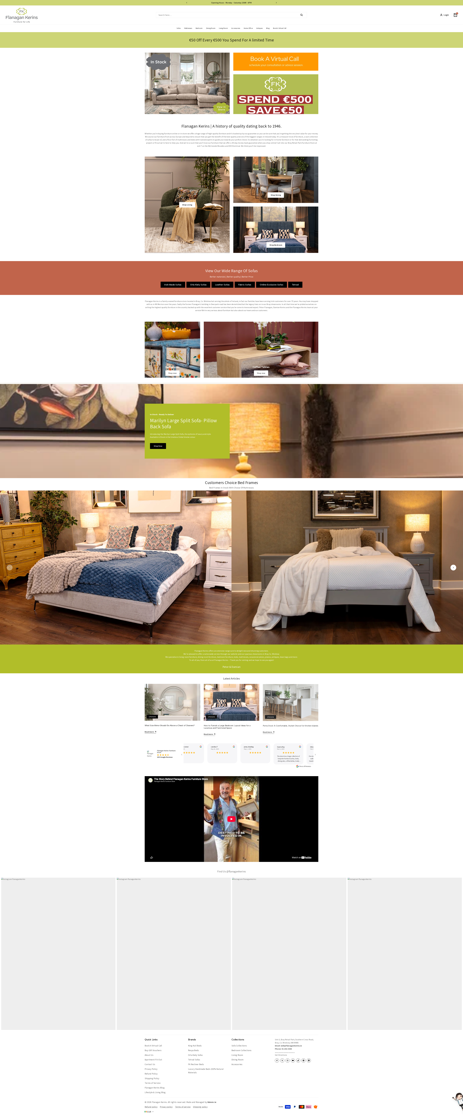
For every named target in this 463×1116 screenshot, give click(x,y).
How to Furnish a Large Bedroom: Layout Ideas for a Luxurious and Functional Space (227, 726)
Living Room (237, 1055)
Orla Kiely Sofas (195, 1055)
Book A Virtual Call (153, 1045)
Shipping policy (200, 1106)
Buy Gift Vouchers (153, 1050)
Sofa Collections (239, 1045)
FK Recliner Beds (196, 1064)
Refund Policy (151, 1073)
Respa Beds (193, 1050)
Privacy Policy (151, 1069)
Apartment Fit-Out (153, 1059)
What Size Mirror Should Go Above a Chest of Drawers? (170, 725)
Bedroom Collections (242, 1050)
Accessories (237, 1064)
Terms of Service (152, 1083)
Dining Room (238, 1059)
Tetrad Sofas (194, 1059)
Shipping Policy (152, 1078)
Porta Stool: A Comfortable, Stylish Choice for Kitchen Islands (290, 725)
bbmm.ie (212, 1102)
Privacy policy (166, 1106)
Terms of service (183, 1106)
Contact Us (150, 1064)
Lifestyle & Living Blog (155, 1092)
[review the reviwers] (195, 747)
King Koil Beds (195, 1045)
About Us (149, 1055)
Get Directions (281, 1055)
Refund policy (151, 1106)
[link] (172, 350)
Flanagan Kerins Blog (155, 1087)
